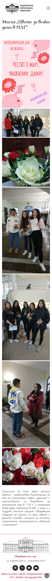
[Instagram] (22, 568)
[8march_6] (26, 404)
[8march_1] (26, 466)
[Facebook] (15, 568)
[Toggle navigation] (48, 8)
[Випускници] (29, 568)
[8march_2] (26, 162)
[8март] (26, 74)
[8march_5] (26, 123)
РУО (12, 577)
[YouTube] (36, 568)
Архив (22, 574)
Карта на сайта (9, 574)
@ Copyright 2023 (33, 577)
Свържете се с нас (25, 556)
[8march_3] (26, 230)
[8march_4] (26, 317)
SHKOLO (19, 577)
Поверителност (35, 574)
